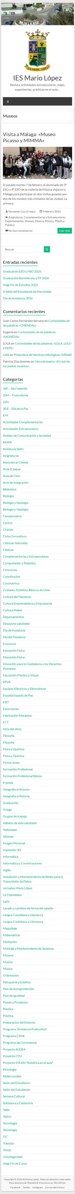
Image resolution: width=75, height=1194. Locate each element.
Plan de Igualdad (14, 995)
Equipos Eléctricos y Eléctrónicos (24, 688)
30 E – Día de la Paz (15, 408)
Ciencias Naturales (15, 543)
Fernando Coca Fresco (21, 211)
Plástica (59, 221)
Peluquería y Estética (17, 982)
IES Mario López (37, 78)
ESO (6, 702)
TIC (5, 1136)
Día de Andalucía (14, 630)
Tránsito (8, 1143)
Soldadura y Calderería (18, 1103)
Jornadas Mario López (17, 888)
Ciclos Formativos (15, 536)
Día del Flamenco (14, 637)
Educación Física (14, 650)
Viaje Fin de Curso (15, 1163)
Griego (7, 809)
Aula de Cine (11, 476)
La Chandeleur (12, 895)
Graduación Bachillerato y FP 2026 (26, 278)
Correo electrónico (54, 1187)
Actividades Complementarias (23, 422)
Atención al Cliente (15, 462)
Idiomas (8, 836)
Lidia (6, 354)
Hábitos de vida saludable (20, 823)
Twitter (26, 1187)
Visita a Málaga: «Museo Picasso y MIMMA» (29, 137)
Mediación (10, 942)
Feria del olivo (12, 729)
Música (39, 221)
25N (6, 402)
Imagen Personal (14, 843)
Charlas (8, 529)
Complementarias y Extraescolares (44, 217)
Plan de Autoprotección (18, 989)
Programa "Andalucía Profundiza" (25, 1029)
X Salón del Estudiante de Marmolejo (27, 291)
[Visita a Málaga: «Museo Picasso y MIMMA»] (37, 148)
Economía (9, 643)
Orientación (11, 975)
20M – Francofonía (15, 395)
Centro (7, 523)
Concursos (10, 570)
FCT (5, 722)
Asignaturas (15, 217)
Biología (8, 496)
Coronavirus (11, 583)
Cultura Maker (12, 610)
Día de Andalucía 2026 (18, 298)
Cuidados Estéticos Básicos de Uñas (26, 590)
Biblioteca (9, 489)
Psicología (9, 1069)
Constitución (11, 576)
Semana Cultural (14, 1096)
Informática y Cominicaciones (22, 863)
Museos (29, 221)
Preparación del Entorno (19, 1022)
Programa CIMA (14, 1036)
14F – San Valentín (15, 388)
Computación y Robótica (19, 563)
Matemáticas (11, 935)
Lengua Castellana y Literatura (23, 915)
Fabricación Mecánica (17, 715)
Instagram (37, 1187)
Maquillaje (10, 928)
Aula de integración (15, 482)
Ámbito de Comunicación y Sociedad (27, 435)
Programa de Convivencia (20, 1042)
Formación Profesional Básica (22, 776)
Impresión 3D (12, 850)
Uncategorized (12, 1156)
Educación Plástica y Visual (20, 675)
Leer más (64, 230)
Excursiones (11, 709)
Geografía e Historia (16, 789)
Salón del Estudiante (16, 1083)
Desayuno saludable (16, 623)
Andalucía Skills (13, 449)
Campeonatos (12, 516)
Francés (8, 782)
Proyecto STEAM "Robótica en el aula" (28, 1062)
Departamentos (14, 221)
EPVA (7, 682)
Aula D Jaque (11, 469)
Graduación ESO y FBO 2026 (22, 271)
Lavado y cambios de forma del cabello (28, 908)
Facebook (15, 1187)
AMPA (7, 442)
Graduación (10, 803)
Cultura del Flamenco (17, 596)
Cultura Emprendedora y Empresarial (27, 603)
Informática (10, 856)
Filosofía (8, 735)
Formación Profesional (18, 769)
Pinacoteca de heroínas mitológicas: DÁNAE (43, 354)
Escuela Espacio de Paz (18, 695)
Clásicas (8, 549)
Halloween (10, 829)
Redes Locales (12, 1076)
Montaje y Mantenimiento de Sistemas (28, 948)
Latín (6, 901)
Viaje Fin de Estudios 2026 (20, 285)
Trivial (7, 1150)
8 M (5, 415)
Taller (6, 1109)
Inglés (7, 870)
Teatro (7, 1116)
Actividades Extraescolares (20, 429)
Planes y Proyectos (15, 1002)
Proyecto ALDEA (14, 1049)
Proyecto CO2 (12, 1056)
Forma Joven (11, 762)
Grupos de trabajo (15, 816)
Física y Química (13, 749)
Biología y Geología (15, 502)
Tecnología (10, 1123)
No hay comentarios (20, 230)
